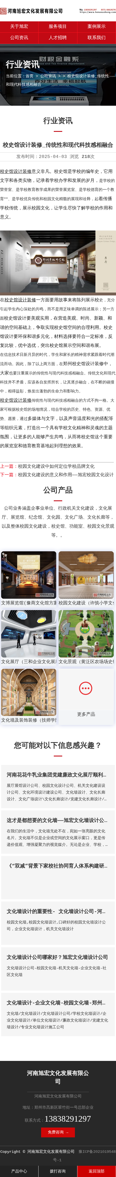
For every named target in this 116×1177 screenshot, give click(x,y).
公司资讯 (19, 37)
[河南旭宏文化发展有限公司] (58, 14)
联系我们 (97, 37)
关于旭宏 (19, 26)
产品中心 (19, 1171)
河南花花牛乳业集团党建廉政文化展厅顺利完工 (60, 775)
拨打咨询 (58, 1171)
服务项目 (58, 26)
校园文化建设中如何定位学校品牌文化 (56, 466)
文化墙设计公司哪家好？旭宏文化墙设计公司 (57, 957)
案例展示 (97, 26)
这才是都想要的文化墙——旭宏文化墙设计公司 (58, 820)
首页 (30, 76)
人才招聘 (58, 37)
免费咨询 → (58, 1132)
